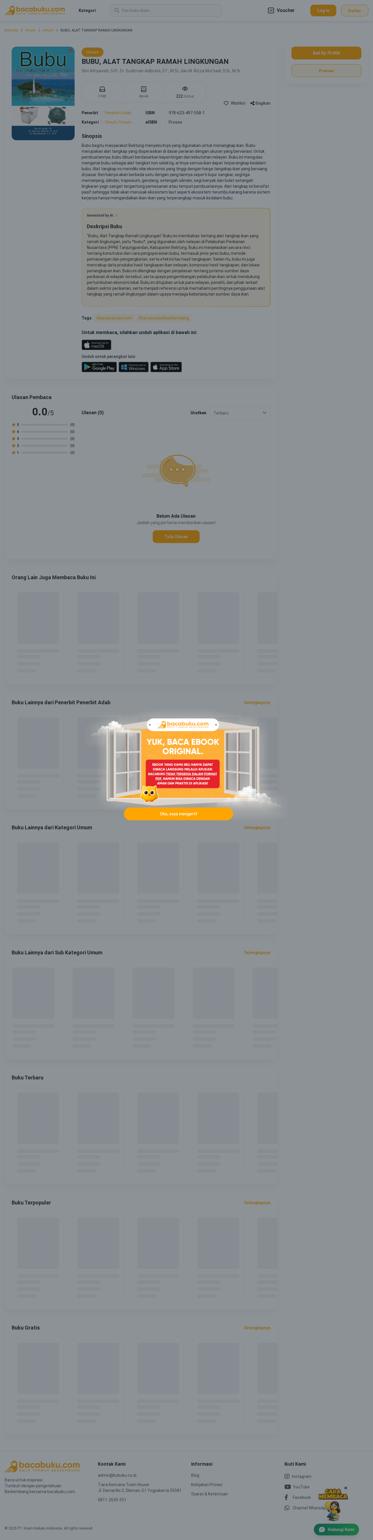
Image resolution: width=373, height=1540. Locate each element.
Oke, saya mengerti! (178, 814)
